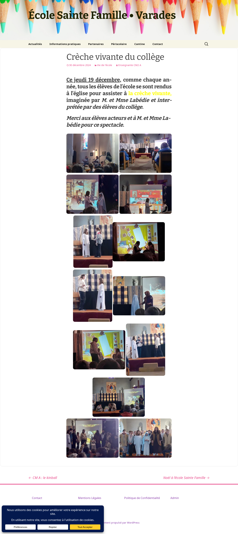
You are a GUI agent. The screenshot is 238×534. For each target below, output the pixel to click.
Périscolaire (119, 44)
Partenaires (95, 44)
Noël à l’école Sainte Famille (186, 477)
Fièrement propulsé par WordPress (119, 522)
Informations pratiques (64, 44)
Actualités (35, 44)
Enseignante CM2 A (129, 65)
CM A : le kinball (42, 477)
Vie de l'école (104, 65)
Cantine (139, 44)
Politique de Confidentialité (142, 498)
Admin (174, 498)
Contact (157, 44)
